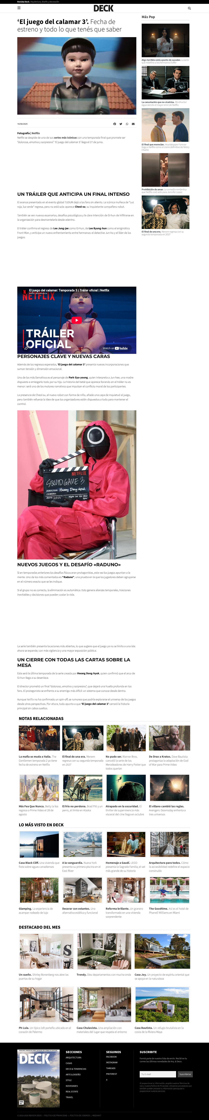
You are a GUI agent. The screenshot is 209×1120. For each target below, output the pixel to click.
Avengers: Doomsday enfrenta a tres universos (167, 810)
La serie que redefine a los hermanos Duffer (165, 61)
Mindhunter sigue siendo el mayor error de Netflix (164, 104)
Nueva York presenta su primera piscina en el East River (81, 867)
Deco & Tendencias (76, 1069)
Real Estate (72, 1091)
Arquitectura (73, 1057)
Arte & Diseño (73, 1074)
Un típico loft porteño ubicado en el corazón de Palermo (45, 1030)
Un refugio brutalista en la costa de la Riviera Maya (159, 1030)
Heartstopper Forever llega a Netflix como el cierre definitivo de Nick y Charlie (165, 147)
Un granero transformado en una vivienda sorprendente (124, 913)
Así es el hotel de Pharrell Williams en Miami (168, 911)
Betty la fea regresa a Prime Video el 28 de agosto (38, 810)
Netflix (36, 133)
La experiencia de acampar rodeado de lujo (36, 911)
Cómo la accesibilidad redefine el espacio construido (169, 867)
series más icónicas (65, 138)
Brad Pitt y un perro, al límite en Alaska (82, 808)
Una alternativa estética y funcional (80, 911)
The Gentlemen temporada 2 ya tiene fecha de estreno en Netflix (38, 761)
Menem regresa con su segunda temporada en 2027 (163, 233)
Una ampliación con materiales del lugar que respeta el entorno (102, 1030)
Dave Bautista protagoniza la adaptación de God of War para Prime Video (168, 761)
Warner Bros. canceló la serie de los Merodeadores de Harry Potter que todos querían (126, 763)
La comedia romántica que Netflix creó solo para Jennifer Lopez (164, 191)
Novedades (72, 1086)
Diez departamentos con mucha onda (104, 975)
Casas (69, 1063)
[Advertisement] (76, 170)
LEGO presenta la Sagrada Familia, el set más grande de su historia (125, 867)
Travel (69, 1097)
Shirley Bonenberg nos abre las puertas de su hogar (44, 977)
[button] (189, 8)
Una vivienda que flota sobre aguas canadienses (39, 865)
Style (69, 1080)
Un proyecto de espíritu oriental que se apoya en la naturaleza (162, 977)
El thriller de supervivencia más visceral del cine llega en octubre (125, 810)
